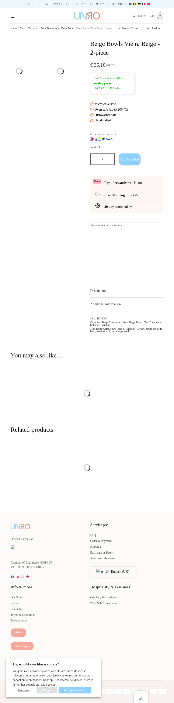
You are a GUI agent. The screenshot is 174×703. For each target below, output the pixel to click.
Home (14, 28)
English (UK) (119, 571)
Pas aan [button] (23, 690)
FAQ (93, 535)
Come (106, 328)
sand (126, 331)
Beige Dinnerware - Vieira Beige (57, 28)
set (154, 328)
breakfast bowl (130, 328)
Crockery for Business (103, 597)
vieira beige (117, 331)
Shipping (95, 546)
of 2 (108, 331)
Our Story (17, 597)
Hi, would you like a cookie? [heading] (36, 664)
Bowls (139, 322)
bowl (142, 328)
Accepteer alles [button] (74, 690)
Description (98, 290)
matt (120, 328)
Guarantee (17, 609)
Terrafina (32, 28)
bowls (113, 328)
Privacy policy (19, 620)
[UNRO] (87, 16)
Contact (15, 603)
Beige (99, 328)
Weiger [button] (47, 690)
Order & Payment (101, 541)
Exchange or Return (102, 552)
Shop (22, 28)
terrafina (101, 331)
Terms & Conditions (23, 614)
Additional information (105, 304)
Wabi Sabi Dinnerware (103, 603)
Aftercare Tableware (102, 558)
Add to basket (129, 159)
